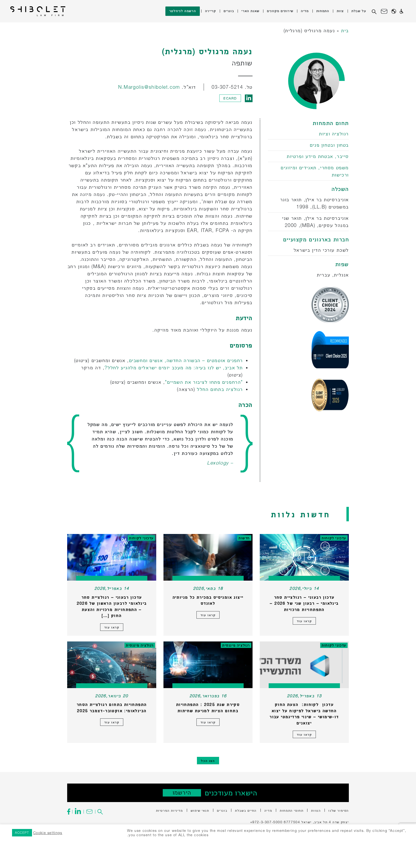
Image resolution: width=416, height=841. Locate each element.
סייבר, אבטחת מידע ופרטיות (318, 156)
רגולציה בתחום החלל (220, 389)
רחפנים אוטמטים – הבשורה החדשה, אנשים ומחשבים (186, 360)
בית (345, 30)
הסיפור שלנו (338, 810)
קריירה (210, 11)
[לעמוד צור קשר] (89, 812)
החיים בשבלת (246, 810)
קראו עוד (304, 621)
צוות (340, 11)
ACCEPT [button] (22, 833)
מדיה (305, 11)
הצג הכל (208, 761)
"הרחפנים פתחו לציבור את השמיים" (204, 382)
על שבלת (358, 11)
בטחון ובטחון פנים (329, 145)
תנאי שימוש (200, 810)
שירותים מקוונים (280, 11)
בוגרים (229, 11)
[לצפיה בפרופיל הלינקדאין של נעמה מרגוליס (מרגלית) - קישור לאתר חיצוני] (248, 98)
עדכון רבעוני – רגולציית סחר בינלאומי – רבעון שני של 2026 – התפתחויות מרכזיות (304, 603)
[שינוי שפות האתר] (393, 11)
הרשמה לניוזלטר (182, 11)
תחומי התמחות (291, 810)
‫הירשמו (182, 792)
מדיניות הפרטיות (169, 810)
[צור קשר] (384, 11)
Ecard (230, 98)
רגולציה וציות (334, 133)
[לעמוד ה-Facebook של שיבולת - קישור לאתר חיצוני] (69, 812)
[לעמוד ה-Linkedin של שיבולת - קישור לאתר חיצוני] (78, 812)
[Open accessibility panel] (401, 11)
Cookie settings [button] (47, 833)
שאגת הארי (250, 11)
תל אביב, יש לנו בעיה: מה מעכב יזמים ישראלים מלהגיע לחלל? (173, 367)
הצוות (316, 810)
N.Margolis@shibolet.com (149, 87)
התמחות (322, 11)
